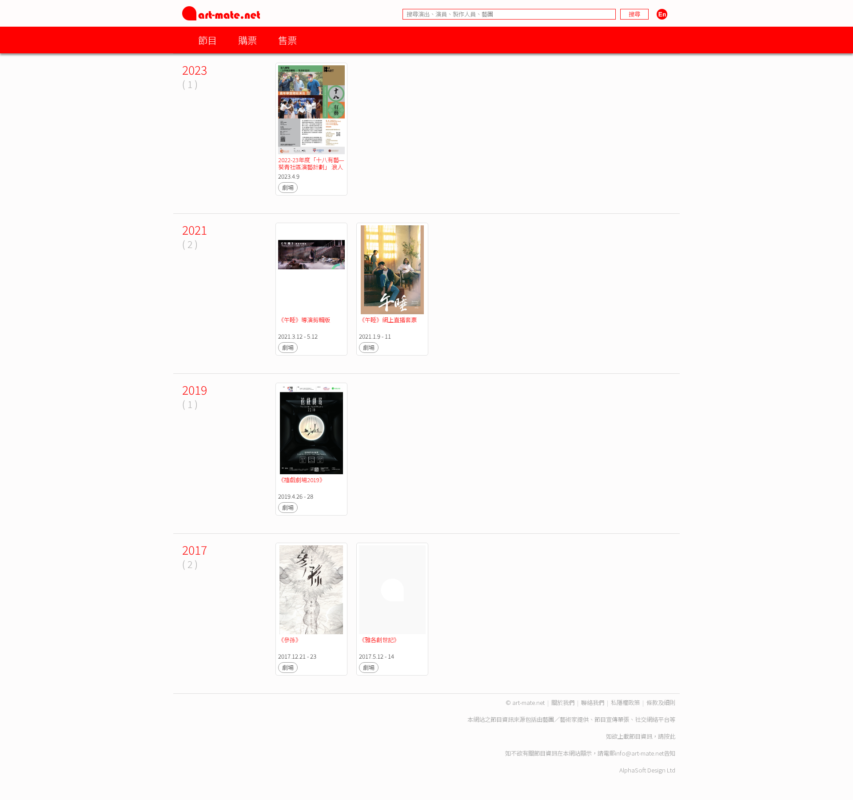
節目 (207, 40)
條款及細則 (660, 702)
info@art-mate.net (639, 753)
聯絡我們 (592, 702)
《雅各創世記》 (379, 640)
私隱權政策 (625, 702)
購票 (247, 40)
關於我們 (562, 702)
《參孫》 (289, 640)
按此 (669, 736)
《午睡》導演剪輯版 (304, 320)
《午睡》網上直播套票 (388, 320)
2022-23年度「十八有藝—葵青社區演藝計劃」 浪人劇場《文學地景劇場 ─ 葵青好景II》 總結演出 (311, 170)
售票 (287, 40)
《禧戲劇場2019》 (301, 480)
